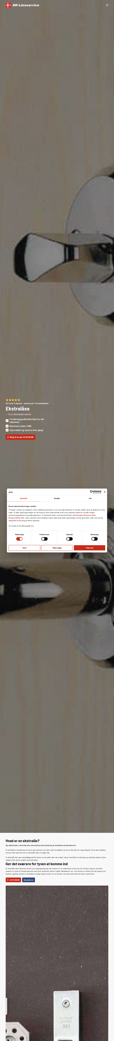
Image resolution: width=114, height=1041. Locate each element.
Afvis (24, 548)
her (32, 526)
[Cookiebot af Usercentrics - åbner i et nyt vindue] (91, 492)
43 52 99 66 (15, 880)
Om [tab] (90, 498)
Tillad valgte (57, 548)
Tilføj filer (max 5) (84, 438)
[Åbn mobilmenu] (107, 5)
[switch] (44, 539)
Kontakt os (28, 880)
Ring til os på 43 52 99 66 (22, 437)
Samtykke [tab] (23, 498)
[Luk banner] (104, 492)
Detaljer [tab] (57, 498)
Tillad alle (89, 548)
